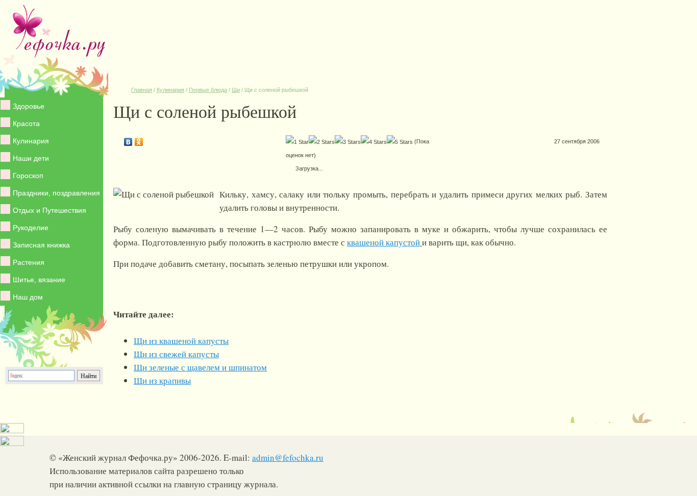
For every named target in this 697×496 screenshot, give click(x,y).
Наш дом (28, 297)
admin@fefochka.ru (287, 457)
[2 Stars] (322, 141)
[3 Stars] (348, 141)
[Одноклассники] (139, 139)
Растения (28, 262)
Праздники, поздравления (56, 193)
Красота (26, 123)
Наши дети (31, 158)
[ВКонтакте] (128, 139)
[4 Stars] (374, 141)
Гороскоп (28, 175)
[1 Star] (297, 141)
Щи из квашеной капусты (181, 340)
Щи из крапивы (162, 380)
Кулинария (31, 141)
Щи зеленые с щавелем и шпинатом (200, 367)
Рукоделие (30, 228)
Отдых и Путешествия (49, 210)
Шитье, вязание (39, 280)
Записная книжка (41, 245)
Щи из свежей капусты (176, 354)
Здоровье (28, 106)
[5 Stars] (400, 141)
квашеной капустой (384, 242)
